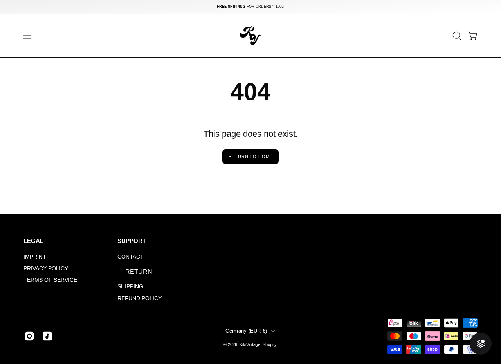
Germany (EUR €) (246, 331)
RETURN (138, 271)
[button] (457, 35)
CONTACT (130, 257)
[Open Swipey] (481, 344)
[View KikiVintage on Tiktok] (47, 336)
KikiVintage (250, 344)
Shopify (269, 344)
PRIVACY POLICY (45, 268)
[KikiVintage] (250, 35)
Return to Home (251, 156)
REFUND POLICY (139, 298)
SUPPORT (131, 240)
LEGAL (33, 240)
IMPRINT (34, 257)
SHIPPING (130, 286)
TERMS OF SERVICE (50, 280)
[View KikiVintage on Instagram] (29, 336)
